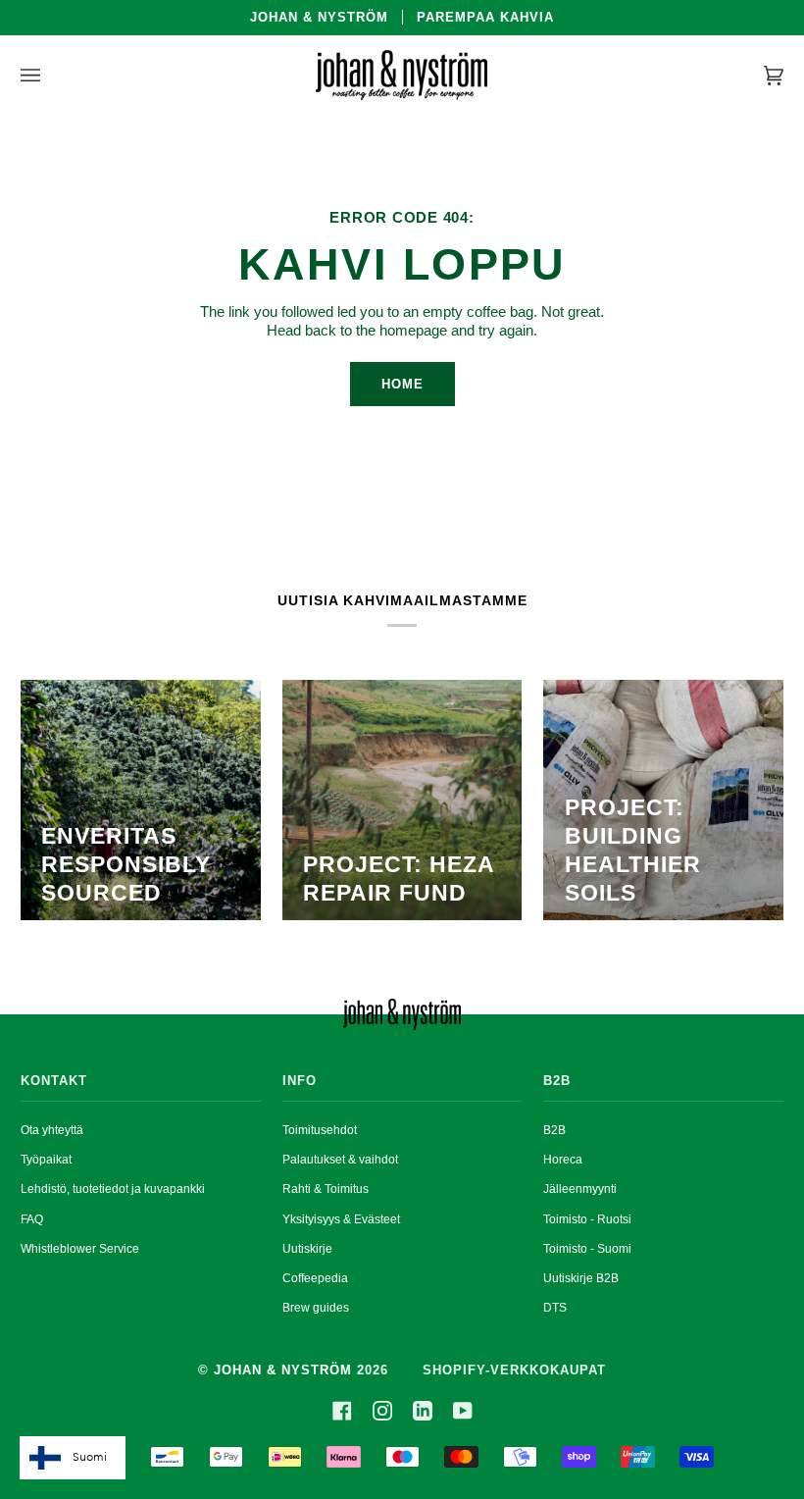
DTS (555, 1308)
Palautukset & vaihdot (340, 1159)
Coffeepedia (315, 1278)
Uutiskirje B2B (581, 1278)
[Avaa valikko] (50, 75)
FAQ (32, 1219)
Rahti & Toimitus (325, 1189)
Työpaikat (46, 1159)
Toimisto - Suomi (587, 1249)
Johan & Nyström (283, 1370)
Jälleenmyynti (580, 1189)
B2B (554, 1130)
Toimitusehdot (319, 1130)
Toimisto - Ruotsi (587, 1219)
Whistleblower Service (80, 1249)
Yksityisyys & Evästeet (341, 1219)
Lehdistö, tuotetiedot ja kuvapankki (113, 1189)
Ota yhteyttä (52, 1130)
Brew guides (315, 1308)
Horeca (562, 1159)
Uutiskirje (307, 1249)
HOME (402, 384)
